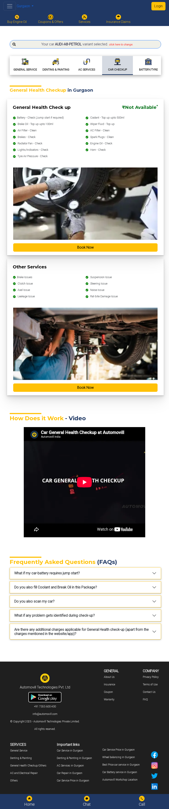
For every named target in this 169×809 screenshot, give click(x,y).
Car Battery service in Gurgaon (119, 772)
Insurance (109, 684)
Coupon (108, 692)
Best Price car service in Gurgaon (121, 764)
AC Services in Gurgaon (70, 765)
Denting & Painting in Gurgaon (74, 758)
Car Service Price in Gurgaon (73, 780)
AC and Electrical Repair (24, 773)
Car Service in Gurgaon (70, 750)
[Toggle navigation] (10, 6)
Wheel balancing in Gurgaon (118, 757)
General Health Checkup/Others (28, 765)
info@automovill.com (45, 714)
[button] (85, 44)
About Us (109, 677)
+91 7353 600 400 (45, 706)
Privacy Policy (151, 677)
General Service (18, 750)
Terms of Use (150, 684)
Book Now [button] (85, 247)
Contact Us (149, 692)
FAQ (145, 699)
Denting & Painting (21, 758)
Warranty (109, 699)
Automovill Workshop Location (120, 779)
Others (14, 780)
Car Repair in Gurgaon (69, 773)
